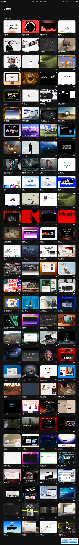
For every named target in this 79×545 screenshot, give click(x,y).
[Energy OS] (66, 494)
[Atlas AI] (30, 235)
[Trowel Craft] (66, 528)
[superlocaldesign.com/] (12, 304)
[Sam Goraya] (30, 304)
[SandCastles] (66, 304)
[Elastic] (30, 459)
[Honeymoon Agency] (66, 45)
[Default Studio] (48, 373)
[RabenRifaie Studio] (66, 200)
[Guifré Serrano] (30, 528)
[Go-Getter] (12, 373)
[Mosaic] (66, 511)
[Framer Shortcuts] (48, 80)
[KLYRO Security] (12, 476)
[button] (19, 35)
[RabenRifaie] (48, 62)
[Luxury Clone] (48, 114)
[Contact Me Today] (48, 425)
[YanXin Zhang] (66, 166)
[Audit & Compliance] (30, 425)
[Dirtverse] (12, 200)
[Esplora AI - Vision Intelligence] (30, 476)
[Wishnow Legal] (48, 476)
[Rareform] (48, 287)
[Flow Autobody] (66, 373)
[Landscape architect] (30, 287)
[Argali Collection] (66, 321)
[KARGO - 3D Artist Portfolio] (12, 166)
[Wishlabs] (30, 131)
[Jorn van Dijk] (12, 407)
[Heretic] (12, 97)
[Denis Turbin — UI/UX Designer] (30, 166)
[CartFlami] (30, 407)
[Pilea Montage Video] (12, 218)
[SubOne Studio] (66, 356)
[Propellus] (30, 252)
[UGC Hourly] (30, 338)
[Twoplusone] (66, 269)
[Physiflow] (48, 166)
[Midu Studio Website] (48, 28)
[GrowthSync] (48, 269)
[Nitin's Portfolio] (12, 459)
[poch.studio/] (12, 131)
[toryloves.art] (48, 200)
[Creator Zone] (48, 407)
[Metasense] (30, 80)
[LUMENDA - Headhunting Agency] (12, 321)
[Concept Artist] (48, 45)
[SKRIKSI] (48, 356)
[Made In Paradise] (12, 425)
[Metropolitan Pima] (12, 338)
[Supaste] (12, 528)
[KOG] (48, 218)
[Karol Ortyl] (30, 356)
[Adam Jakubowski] (66, 97)
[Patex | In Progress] (66, 407)
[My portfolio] (12, 45)
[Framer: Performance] (66, 131)
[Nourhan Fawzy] (66, 114)
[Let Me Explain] (66, 252)
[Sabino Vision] (30, 494)
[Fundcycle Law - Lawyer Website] (30, 373)
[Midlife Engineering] (66, 287)
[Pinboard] (30, 269)
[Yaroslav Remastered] (66, 338)
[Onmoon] (66, 235)
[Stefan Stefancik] (30, 200)
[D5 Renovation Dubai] (48, 321)
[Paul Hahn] (30, 97)
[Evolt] (12, 252)
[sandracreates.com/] (30, 28)
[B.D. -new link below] (30, 45)
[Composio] (66, 442)
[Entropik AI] (30, 321)
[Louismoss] (48, 235)
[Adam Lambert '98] (66, 476)
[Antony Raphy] (48, 511)
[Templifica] (30, 511)
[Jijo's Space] (48, 131)
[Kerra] (48, 528)
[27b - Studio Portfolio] (30, 218)
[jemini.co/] (12, 287)
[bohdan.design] (30, 149)
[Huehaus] (66, 183)
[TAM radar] (48, 442)
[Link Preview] (66, 425)
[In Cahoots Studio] (48, 338)
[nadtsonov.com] (48, 459)
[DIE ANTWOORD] (12, 269)
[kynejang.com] (12, 28)
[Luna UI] (12, 511)
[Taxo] (48, 149)
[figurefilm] (12, 390)
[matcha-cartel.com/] (66, 149)
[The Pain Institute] (48, 304)
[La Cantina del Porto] (12, 235)
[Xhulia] (66, 28)
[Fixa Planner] (12, 149)
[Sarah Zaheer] (48, 97)
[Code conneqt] (48, 494)
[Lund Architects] (66, 390)
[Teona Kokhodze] (30, 62)
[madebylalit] (30, 442)
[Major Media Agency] (66, 459)
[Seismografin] (30, 390)
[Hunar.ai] (12, 183)
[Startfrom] (12, 442)
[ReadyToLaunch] (48, 252)
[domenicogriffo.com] (12, 494)
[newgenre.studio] (12, 114)
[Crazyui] (12, 80)
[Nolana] (12, 356)
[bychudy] (12, 62)
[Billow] (30, 183)
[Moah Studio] (66, 218)
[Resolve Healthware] (30, 114)
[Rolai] (48, 183)
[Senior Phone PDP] (48, 390)
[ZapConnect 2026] (66, 62)
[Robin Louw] (66, 80)
